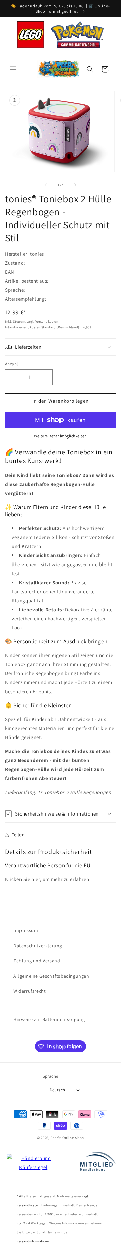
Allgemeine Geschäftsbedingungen (51, 976)
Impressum (25, 930)
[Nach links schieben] (45, 184)
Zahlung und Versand (36, 961)
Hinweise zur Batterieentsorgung (49, 1019)
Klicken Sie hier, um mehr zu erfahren (47, 879)
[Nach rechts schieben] (75, 184)
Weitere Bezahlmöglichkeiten (60, 436)
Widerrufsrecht (29, 991)
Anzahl (11, 364)
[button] (13, 69)
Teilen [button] (18, 835)
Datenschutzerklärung (37, 946)
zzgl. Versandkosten (42, 321)
